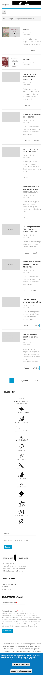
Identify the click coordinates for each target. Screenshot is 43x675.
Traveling (36, 140)
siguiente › (25, 380)
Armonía (26, 59)
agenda (26, 29)
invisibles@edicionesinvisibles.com (14, 566)
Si (22, 611)
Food (26, 50)
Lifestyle (27, 105)
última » (36, 380)
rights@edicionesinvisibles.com (13, 571)
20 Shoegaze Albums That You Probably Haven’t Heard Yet (31, 229)
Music (33, 50)
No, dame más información (21, 671)
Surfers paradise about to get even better (30, 336)
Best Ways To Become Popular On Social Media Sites (32, 264)
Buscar (6, 534)
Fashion (27, 253)
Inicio (5, 19)
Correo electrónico (9, 603)
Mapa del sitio (6, 589)
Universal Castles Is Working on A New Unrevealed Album (31, 189)
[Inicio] (5, 4)
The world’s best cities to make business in (29, 76)
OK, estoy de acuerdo (21, 664)
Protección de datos (10, 611)
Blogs (11, 19)
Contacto (5, 587)
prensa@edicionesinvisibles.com (13, 568)
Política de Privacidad (9, 584)
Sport (35, 253)
